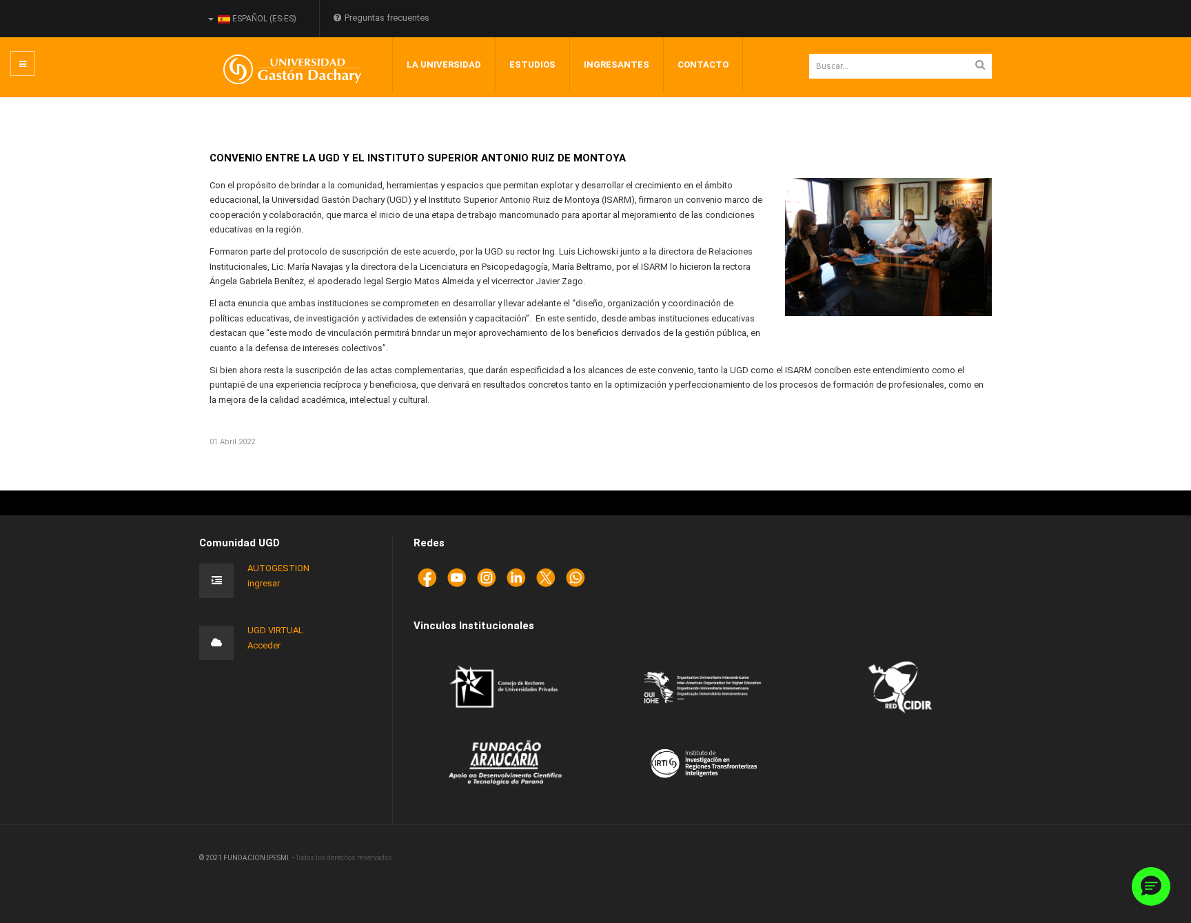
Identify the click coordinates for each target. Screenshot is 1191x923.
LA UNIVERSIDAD (444, 64)
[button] (1151, 886)
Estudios (532, 64)
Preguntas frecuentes (387, 17)
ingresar (263, 583)
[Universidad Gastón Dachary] (282, 69)
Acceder (264, 645)
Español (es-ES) (263, 18)
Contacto (703, 64)
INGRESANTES (616, 64)
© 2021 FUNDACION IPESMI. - (247, 858)
